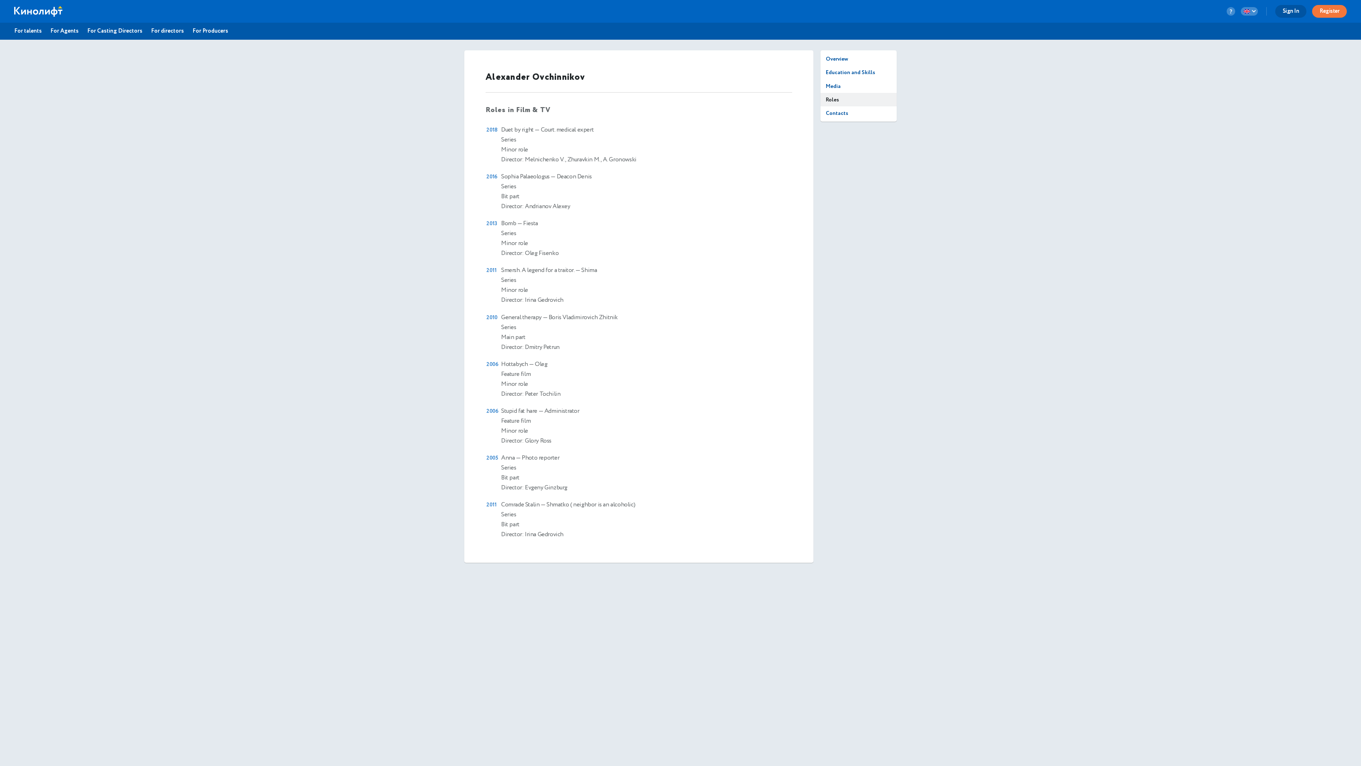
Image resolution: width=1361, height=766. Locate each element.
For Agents (64, 31)
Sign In (1291, 11)
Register (1329, 11)
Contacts (837, 113)
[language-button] (1249, 11)
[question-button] (1231, 11)
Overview (837, 59)
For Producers (210, 31)
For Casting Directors (114, 31)
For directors (167, 31)
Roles (832, 100)
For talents (28, 31)
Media (833, 86)
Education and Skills (850, 72)
